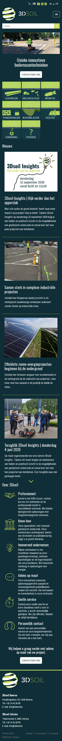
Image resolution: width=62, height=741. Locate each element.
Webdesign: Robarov (11, 737)
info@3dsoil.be (34, 3)
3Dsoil (24, 14)
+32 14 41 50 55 (30, 3)
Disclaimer (54, 733)
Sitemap (29, 733)
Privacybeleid (41, 733)
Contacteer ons (31, 74)
